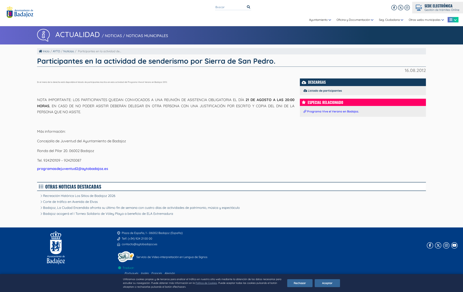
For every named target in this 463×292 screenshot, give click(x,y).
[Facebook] (394, 7)
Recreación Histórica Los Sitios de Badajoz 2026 (78, 196)
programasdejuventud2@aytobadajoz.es (72, 168)
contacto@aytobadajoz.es (139, 244)
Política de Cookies (206, 283)
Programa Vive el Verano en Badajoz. (332, 111)
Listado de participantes (324, 90)
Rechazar (300, 283)
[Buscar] (248, 7)
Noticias (68, 51)
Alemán (169, 273)
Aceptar (327, 283)
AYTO (56, 51)
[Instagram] (407, 7)
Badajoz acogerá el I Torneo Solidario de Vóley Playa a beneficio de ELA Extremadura (107, 214)
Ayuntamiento (318, 20)
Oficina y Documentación (354, 20)
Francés (156, 273)
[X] (400, 7)
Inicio (46, 51)
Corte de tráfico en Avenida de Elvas (70, 202)
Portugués (131, 273)
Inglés (145, 273)
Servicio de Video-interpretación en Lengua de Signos (171, 257)
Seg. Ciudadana (390, 20)
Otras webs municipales (425, 20)
